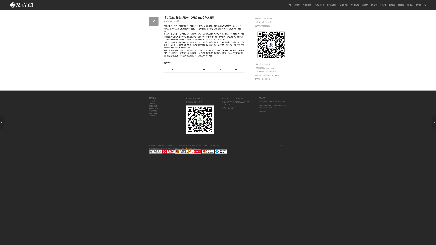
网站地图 (216, 146)
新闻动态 (178, 21)
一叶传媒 (152, 101)
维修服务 (192, 146)
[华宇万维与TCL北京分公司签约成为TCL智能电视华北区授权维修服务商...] (2, 122)
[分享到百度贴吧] (220, 69)
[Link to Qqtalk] (285, 145)
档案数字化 (153, 111)
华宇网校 (152, 103)
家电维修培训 (170, 146)
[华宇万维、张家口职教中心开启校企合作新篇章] (154, 21)
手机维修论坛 (153, 108)
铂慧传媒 (152, 115)
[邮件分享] (172, 69)
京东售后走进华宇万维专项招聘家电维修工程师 (272, 101)
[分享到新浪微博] (204, 69)
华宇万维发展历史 (264, 111)
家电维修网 (153, 106)
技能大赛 (204, 146)
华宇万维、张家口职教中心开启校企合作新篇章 (189, 17)
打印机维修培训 (179, 146)
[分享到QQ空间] (188, 69)
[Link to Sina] (281, 145)
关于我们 (210, 146)
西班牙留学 (153, 113)
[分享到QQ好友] (236, 69)
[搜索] (425, 5)
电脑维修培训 (161, 146)
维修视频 (186, 146)
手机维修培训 (153, 146)
